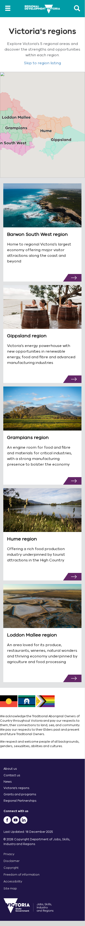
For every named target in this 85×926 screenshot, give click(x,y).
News (8, 782)
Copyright (11, 868)
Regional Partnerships (20, 801)
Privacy (9, 854)
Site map (10, 888)
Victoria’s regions (16, 788)
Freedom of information (22, 875)
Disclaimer (12, 861)
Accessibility (13, 881)
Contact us (12, 775)
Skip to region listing (42, 63)
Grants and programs (20, 794)
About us (10, 769)
